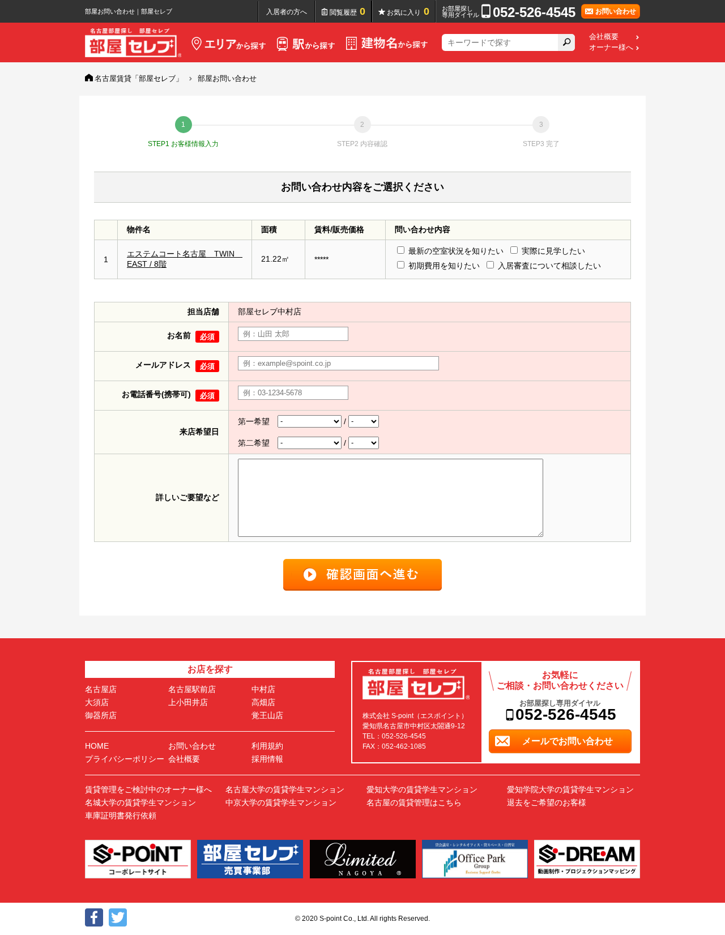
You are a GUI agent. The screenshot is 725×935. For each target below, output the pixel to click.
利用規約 (267, 745)
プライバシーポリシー (124, 758)
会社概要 (604, 37)
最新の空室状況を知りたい (456, 250)
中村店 (263, 689)
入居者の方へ (286, 12)
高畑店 (263, 702)
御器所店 (101, 715)
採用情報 (267, 758)
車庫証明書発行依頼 (120, 815)
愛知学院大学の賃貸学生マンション (570, 789)
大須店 (97, 702)
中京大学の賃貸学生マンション (280, 802)
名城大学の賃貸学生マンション (140, 802)
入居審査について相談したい (549, 265)
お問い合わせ (192, 745)
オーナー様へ (611, 48)
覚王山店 (267, 715)
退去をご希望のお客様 (546, 802)
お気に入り (408, 11)
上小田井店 (188, 702)
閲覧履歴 (347, 11)
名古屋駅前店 (192, 689)
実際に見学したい (553, 250)
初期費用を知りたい (444, 265)
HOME (97, 745)
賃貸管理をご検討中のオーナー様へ (148, 789)
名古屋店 (101, 689)
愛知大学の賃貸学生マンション (421, 789)
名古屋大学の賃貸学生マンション (284, 789)
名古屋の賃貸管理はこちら (414, 802)
